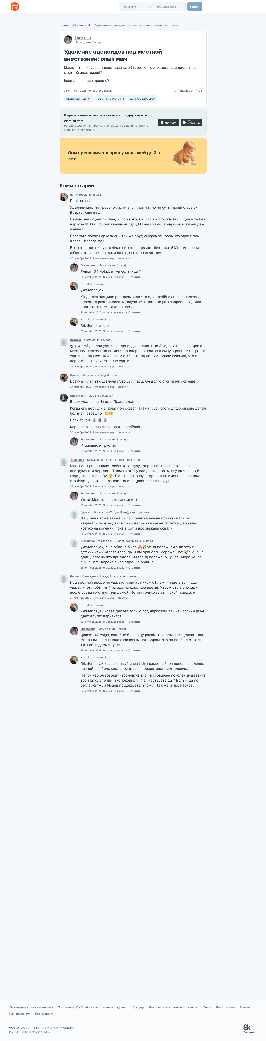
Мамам (245, 1007)
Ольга (74, 375)
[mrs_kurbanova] (64, 398)
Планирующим (19, 1013)
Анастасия (77, 395)
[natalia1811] (64, 342)
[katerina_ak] (74, 267)
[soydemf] (74, 514)
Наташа (75, 339)
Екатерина (82, 38)
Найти (194, 6)
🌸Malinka (77, 459)
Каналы (193, 1007)
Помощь (138, 1007)
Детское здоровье (142, 98)
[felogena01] (64, 377)
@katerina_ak (81, 25)
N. (71, 194)
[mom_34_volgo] (64, 197)
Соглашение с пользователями (31, 1007)
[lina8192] (64, 462)
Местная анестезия (110, 98)
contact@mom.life (39, 1031)
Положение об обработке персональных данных (93, 1007)
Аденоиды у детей (78, 98)
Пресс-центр (44, 1013)
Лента (64, 25)
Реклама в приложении (166, 1007)
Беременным (225, 1007)
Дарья (85, 512)
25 (200, 90)
